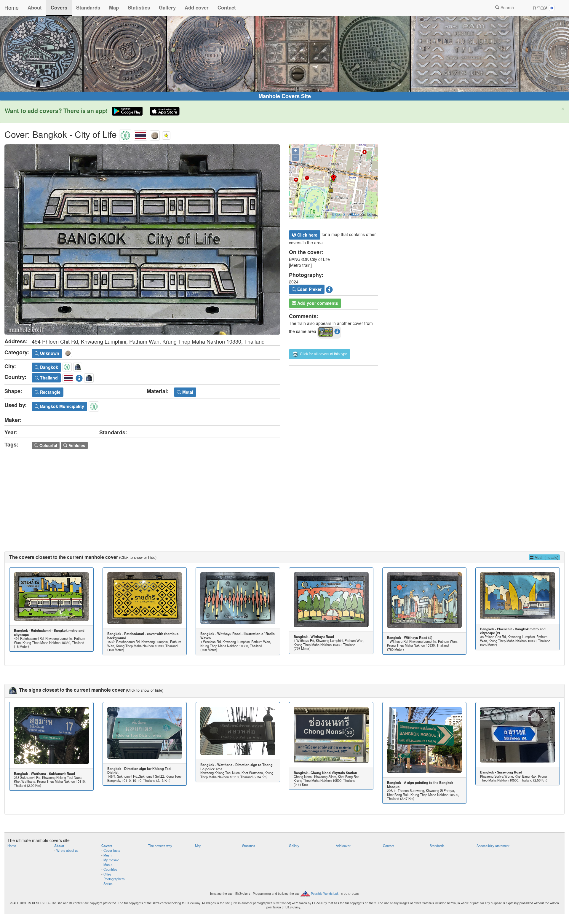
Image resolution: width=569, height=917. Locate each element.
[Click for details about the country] (79, 377)
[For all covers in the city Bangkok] (125, 134)
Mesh (107, 855)
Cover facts (111, 850)
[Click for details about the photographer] (329, 289)
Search (506, 7)
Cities (107, 874)
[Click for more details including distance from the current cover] (337, 331)
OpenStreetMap (347, 214)
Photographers (114, 878)
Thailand (48, 378)
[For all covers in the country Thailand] (140, 134)
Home (11, 7)
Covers (59, 7)
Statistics (139, 7)
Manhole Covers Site (284, 96)
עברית (541, 7)
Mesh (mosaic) (546, 557)
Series (108, 883)
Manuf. (108, 864)
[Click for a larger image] (142, 239)
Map (114, 7)
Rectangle (49, 392)
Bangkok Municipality (61, 406)
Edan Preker (309, 289)
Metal (187, 392)
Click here (306, 235)
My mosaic (111, 859)
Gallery (167, 7)
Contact (227, 7)
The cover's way (160, 845)
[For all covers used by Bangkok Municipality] (94, 405)
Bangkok (48, 367)
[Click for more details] (51, 596)
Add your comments (317, 303)
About (35, 7)
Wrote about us (67, 850)
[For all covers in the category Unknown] (155, 134)
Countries (110, 869)
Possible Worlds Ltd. (325, 893)
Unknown (49, 353)
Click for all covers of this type (323, 353)
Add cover (197, 7)
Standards (88, 7)
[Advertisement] (284, 494)
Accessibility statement (493, 845)
